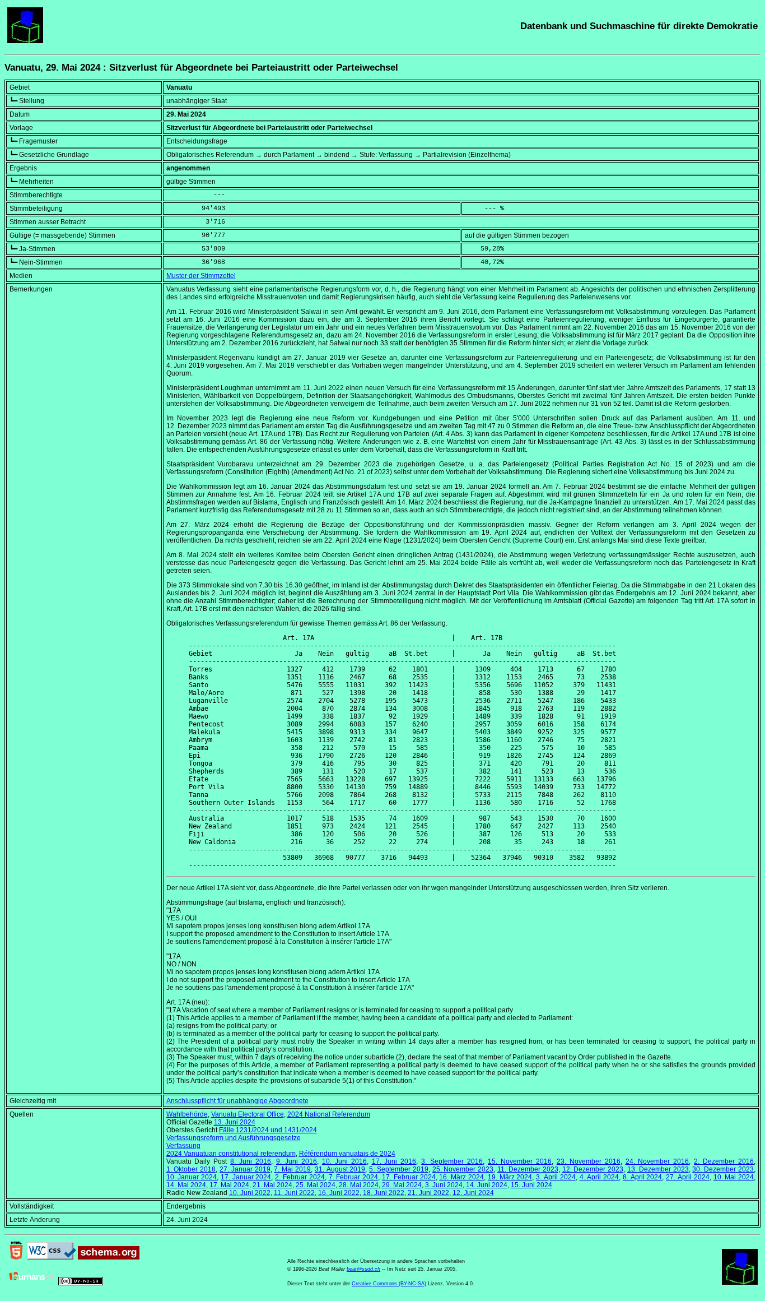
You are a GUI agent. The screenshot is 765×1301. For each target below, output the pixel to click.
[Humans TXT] (32, 1283)
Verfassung (183, 1146)
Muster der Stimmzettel (201, 276)
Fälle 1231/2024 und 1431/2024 (268, 1130)
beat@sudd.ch (363, 1269)
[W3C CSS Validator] (51, 1257)
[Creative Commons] (80, 1283)
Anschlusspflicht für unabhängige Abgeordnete (237, 1101)
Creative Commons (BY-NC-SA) (389, 1283)
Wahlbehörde (187, 1114)
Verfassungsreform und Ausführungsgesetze (233, 1138)
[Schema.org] (108, 1257)
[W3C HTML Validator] (16, 1257)
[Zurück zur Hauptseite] (25, 41)
